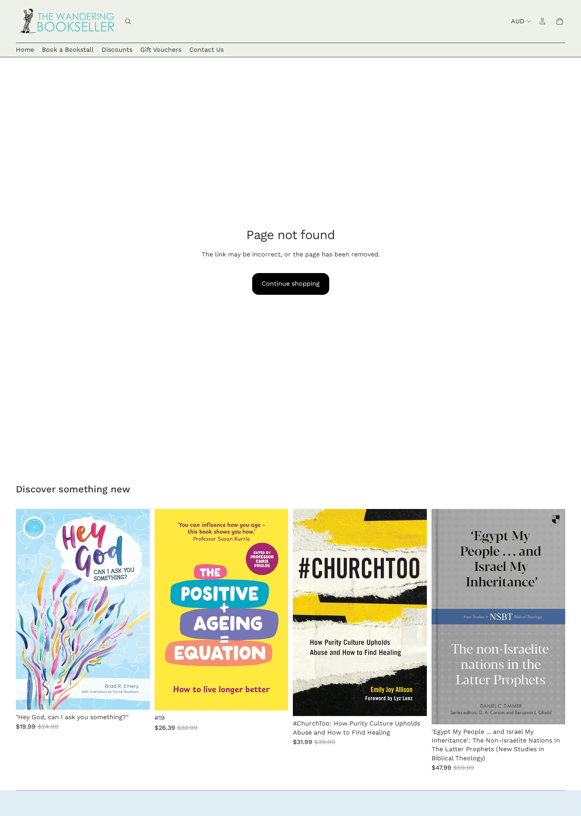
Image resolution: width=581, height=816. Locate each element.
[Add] (137, 697)
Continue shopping (291, 283)
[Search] (128, 21)
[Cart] (559, 21)
